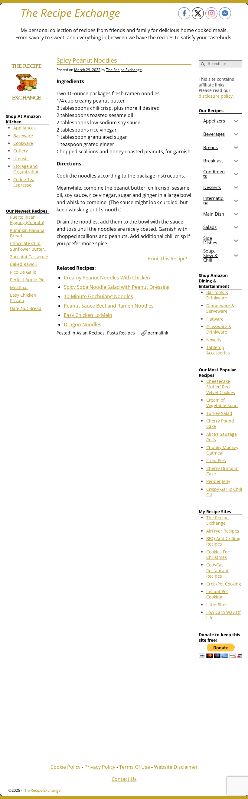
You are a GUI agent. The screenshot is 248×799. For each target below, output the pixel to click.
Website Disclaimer (176, 767)
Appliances (24, 128)
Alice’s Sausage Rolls (221, 436)
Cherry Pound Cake (220, 423)
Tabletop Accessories (218, 350)
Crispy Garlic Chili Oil (224, 491)
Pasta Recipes (121, 333)
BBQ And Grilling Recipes (223, 541)
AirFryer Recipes (222, 531)
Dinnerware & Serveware (220, 308)
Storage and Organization (26, 168)
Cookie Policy (65, 767)
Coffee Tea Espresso (23, 182)
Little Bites (216, 605)
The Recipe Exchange (70, 12)
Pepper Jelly (218, 481)
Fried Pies (216, 460)
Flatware (215, 319)
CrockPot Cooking (223, 584)
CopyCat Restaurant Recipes (217, 570)
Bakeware (23, 136)
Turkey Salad (219, 413)
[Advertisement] (27, 413)
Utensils (21, 158)
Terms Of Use (134, 767)
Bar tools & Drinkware (217, 295)
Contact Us (124, 779)
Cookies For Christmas (217, 554)
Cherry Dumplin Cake (222, 471)
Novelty (213, 340)
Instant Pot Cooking (217, 594)
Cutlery (20, 151)
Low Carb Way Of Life (223, 615)
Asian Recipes (91, 333)
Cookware (23, 143)
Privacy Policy (99, 767)
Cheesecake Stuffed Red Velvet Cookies (220, 386)
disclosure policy (216, 96)
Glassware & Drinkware (218, 329)
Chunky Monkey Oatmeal (222, 450)
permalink (158, 333)
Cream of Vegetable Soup (222, 402)
